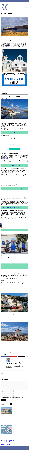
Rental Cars (14, 264)
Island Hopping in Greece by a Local (6, 441)
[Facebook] (15, 1)
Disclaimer (12, 448)
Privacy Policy (16, 448)
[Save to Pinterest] (1, 227)
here (8, 278)
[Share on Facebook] (1, 224)
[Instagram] (18, 1)
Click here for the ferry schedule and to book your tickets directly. (12, 132)
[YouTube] (20, 1)
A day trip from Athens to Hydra (5, 444)
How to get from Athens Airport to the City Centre (7, 440)
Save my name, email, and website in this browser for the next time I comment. (13, 397)
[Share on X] (1, 226)
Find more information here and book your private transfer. (11, 165)
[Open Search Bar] (25, 6)
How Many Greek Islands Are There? (7, 376)
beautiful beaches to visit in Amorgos (11, 345)
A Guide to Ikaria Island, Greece (6, 374)
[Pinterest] (17, 1)
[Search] (11, 404)
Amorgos (2, 37)
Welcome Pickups (7, 158)
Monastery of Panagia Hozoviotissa (10, 46)
